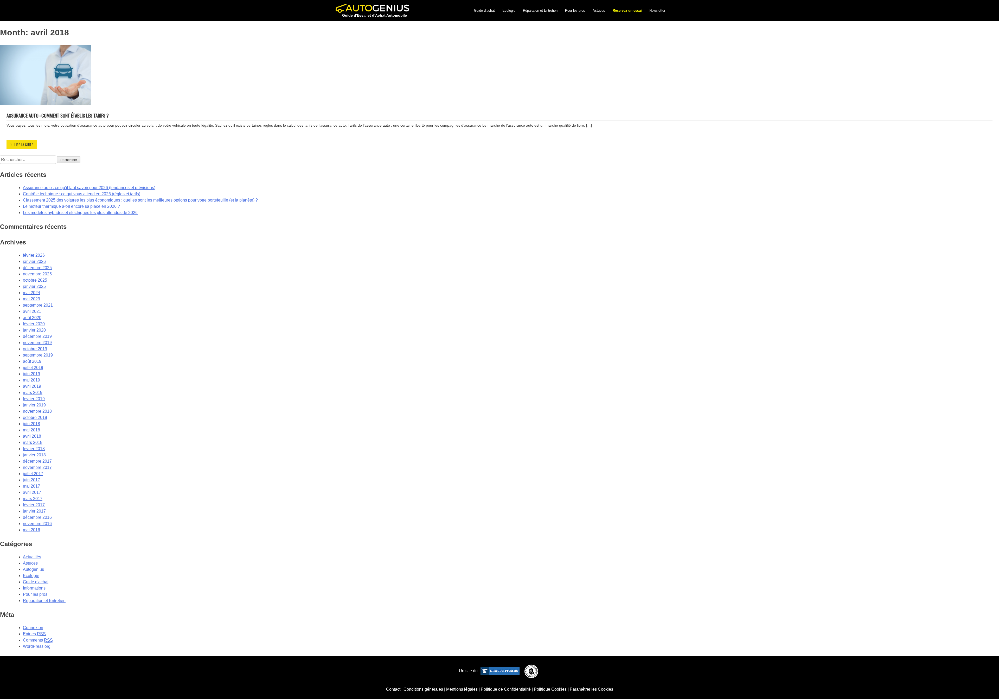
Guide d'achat (35, 582)
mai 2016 (31, 530)
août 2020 (32, 317)
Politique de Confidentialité (506, 689)
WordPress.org (36, 646)
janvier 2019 (34, 405)
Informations (34, 588)
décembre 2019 (37, 336)
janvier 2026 (34, 261)
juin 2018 (31, 424)
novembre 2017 (37, 467)
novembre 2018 (37, 411)
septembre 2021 (38, 305)
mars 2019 (32, 392)
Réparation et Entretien (540, 10)
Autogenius (33, 569)
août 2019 (32, 361)
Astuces (599, 10)
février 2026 (34, 255)
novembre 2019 (37, 342)
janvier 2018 (34, 455)
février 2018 (34, 448)
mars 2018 (32, 442)
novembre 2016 (37, 523)
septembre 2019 (38, 355)
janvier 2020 (34, 330)
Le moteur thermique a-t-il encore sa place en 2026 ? (71, 206)
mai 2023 (31, 299)
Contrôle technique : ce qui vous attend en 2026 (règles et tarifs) (81, 194)
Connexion (33, 627)
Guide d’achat (484, 10)
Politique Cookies (550, 689)
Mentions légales (462, 689)
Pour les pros (575, 10)
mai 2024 (31, 292)
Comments (38, 640)
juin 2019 (31, 374)
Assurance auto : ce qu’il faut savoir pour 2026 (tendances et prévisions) (89, 187)
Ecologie (508, 10)
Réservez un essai (627, 10)
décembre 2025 (37, 268)
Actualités (32, 557)
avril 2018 (32, 436)
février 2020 (34, 324)
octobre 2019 (35, 349)
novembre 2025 (37, 274)
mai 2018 (31, 430)
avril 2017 (32, 492)
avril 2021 (32, 311)
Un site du (469, 671)
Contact (393, 689)
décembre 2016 (37, 517)
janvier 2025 (34, 286)
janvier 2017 (34, 511)
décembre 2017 (37, 461)
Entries (34, 634)
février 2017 (34, 505)
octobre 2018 (35, 417)
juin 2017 (31, 480)
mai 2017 (31, 486)
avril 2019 (32, 386)
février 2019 (34, 399)
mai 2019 (31, 380)
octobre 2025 (35, 280)
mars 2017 (32, 498)
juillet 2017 (33, 473)
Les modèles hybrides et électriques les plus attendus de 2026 (80, 212)
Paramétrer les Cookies (591, 689)
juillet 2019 (33, 367)
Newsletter (657, 10)
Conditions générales (423, 689)
